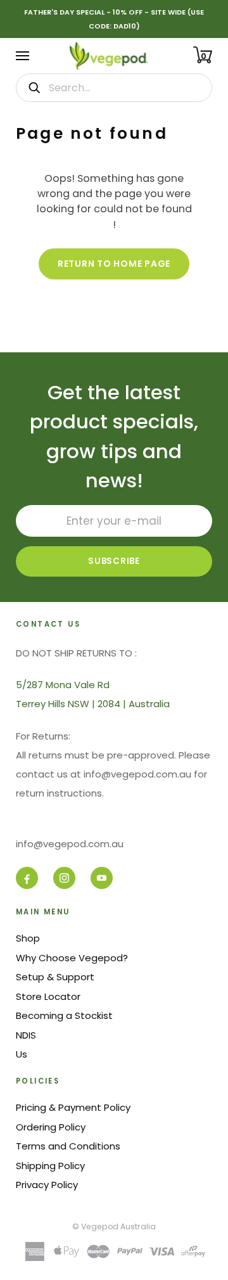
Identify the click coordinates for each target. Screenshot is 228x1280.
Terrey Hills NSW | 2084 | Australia (93, 703)
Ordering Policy (51, 1127)
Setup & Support (55, 976)
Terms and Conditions (68, 1146)
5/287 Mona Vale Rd (63, 684)
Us (21, 1054)
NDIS (26, 1035)
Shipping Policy (50, 1165)
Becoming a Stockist (64, 1015)
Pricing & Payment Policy (73, 1107)
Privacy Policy (47, 1184)
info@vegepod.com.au (70, 843)
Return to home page (114, 263)
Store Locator (48, 996)
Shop (28, 938)
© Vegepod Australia (114, 1226)
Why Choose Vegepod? (72, 957)
